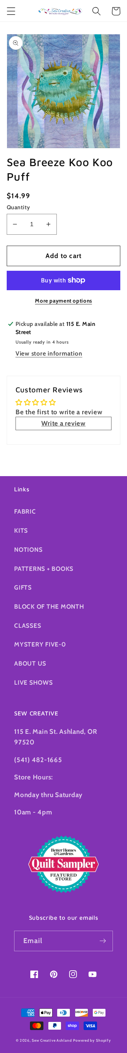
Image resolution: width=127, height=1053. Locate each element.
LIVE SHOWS (33, 682)
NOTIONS (28, 549)
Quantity (18, 207)
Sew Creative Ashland (52, 1040)
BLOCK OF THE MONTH (49, 606)
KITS (21, 530)
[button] (11, 11)
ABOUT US (30, 663)
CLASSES (27, 625)
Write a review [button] (63, 423)
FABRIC (25, 511)
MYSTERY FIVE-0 (40, 644)
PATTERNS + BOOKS (43, 568)
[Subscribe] (103, 941)
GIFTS (23, 587)
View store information (49, 353)
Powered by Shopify (92, 1040)
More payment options (63, 301)
